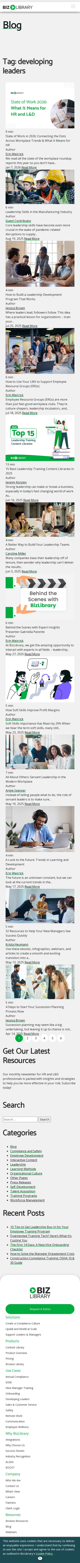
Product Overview (16, 1353)
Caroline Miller (16, 553)
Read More (29, 167)
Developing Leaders (18, 1399)
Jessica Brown (15, 308)
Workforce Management (27, 1200)
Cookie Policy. (44, 1553)
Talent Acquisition (22, 1191)
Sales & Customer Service (21, 1404)
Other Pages (19, 1178)
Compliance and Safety (26, 1151)
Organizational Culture (26, 1173)
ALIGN (9, 1462)
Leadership (18, 1164)
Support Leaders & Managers (23, 1334)
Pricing (10, 1358)
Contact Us (12, 1486)
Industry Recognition (18, 1456)
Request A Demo (40, 1309)
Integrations (13, 1439)
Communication (15, 1421)
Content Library (15, 1347)
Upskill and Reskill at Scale (21, 1329)
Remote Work (14, 1416)
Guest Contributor (18, 221)
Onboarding (13, 1393)
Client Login (13, 1508)
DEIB (9, 1382)
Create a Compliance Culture (23, 1323)
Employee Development (26, 1155)
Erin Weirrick (14, 154)
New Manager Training (19, 1388)
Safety (9, 1410)
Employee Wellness (17, 1427)
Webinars (11, 1532)
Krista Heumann (17, 944)
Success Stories (15, 1451)
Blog (12, 25)
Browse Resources (17, 1521)
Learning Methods (23, 1169)
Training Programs (23, 1196)
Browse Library (15, 1364)
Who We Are (13, 1480)
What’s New (13, 1491)
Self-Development (22, 1187)
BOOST (10, 1467)
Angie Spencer (16, 790)
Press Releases (20, 1182)
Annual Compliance (17, 1377)
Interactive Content (23, 1160)
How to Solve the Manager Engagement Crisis (42, 1254)
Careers (10, 1497)
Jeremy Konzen (16, 482)
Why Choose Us (15, 1445)
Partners (11, 1502)
